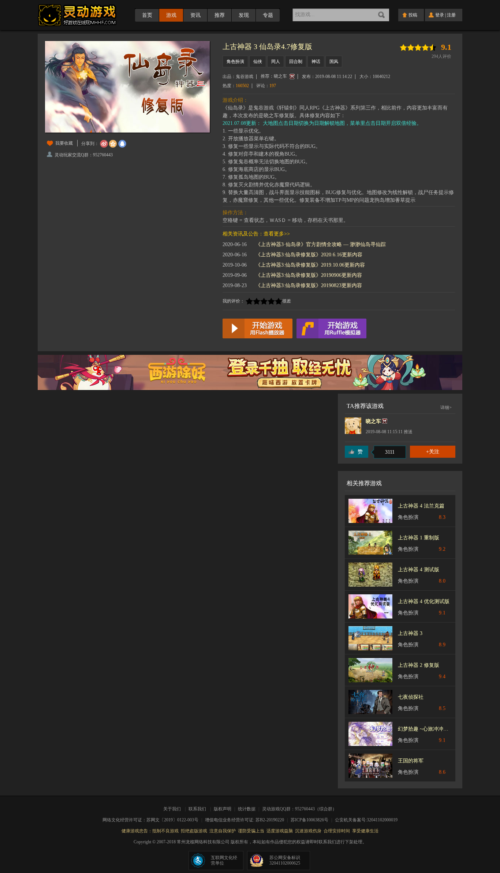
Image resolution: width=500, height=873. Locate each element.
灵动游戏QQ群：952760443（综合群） (299, 808)
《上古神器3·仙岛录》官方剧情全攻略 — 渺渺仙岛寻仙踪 (320, 244)
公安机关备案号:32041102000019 (366, 819)
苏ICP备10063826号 (312, 819)
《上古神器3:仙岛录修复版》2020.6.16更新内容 (308, 254)
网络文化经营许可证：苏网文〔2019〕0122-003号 (152, 819)
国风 (333, 61)
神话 (315, 61)
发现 (244, 15)
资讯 (195, 15)
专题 (268, 15)
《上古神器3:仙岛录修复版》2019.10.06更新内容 (310, 265)
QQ (122, 144)
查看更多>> (277, 234)
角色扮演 (235, 61)
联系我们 (197, 808)
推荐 (219, 15)
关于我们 (173, 808)
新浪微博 (104, 144)
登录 (439, 15)
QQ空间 (113, 144)
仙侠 (257, 61)
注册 (451, 15)
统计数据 (247, 808)
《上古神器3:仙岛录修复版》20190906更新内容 (308, 275)
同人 (275, 61)
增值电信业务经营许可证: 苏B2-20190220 (247, 819)
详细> (446, 407)
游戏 (171, 15)
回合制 (295, 61)
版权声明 (222, 808)
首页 (147, 15)
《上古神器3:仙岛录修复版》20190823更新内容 (308, 285)
